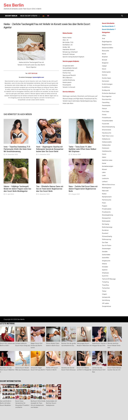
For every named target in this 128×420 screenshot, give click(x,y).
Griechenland (106, 130)
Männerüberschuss (108, 184)
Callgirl (104, 66)
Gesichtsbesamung (108, 127)
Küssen (104, 169)
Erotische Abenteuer (109, 93)
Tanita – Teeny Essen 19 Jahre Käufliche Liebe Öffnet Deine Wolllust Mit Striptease (82, 149)
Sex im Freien (106, 245)
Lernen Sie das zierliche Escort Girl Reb (98, 370)
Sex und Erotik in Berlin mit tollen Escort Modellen (5, 403)
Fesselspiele (106, 105)
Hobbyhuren (106, 139)
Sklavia (104, 264)
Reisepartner (106, 218)
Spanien (104, 270)
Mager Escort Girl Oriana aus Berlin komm (36, 345)
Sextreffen (105, 257)
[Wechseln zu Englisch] (48, 15)
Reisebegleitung (107, 215)
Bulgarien (105, 63)
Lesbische (105, 178)
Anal (103, 38)
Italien (104, 157)
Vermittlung (106, 300)
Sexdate (104, 251)
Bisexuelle (105, 51)
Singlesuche (106, 261)
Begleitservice (107, 44)
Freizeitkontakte (107, 121)
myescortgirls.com (38, 77)
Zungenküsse (106, 306)
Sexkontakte (106, 254)
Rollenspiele (106, 221)
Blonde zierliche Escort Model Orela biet (114, 345)
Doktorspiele (106, 72)
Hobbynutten (106, 145)
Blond (104, 54)
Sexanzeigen (106, 248)
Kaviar (104, 163)
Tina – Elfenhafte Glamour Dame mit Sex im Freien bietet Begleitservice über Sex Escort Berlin (49, 188)
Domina (104, 75)
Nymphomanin (107, 197)
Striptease (105, 273)
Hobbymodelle (107, 142)
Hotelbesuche (106, 151)
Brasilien (105, 57)
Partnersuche (106, 200)
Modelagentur (106, 188)
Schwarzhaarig (107, 236)
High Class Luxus (107, 136)
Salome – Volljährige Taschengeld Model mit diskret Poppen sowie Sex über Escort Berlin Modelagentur (17, 188)
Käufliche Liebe (107, 160)
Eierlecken (105, 81)
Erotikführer (106, 87)
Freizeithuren (106, 117)
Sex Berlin (14, 5)
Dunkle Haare (106, 78)
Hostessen (105, 148)
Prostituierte (106, 212)
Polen (104, 203)
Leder (104, 175)
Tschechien (106, 288)
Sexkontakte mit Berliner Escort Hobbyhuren (51, 403)
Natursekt (105, 191)
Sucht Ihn (105, 276)
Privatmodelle (106, 209)
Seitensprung (106, 239)
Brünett (104, 60)
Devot (104, 69)
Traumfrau (105, 285)
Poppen (104, 206)
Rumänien (105, 230)
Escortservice (106, 99)
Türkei (104, 291)
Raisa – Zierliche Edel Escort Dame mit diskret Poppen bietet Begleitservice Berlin (83, 188)
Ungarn (104, 294)
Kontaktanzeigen (107, 166)
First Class (105, 111)
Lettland (104, 181)
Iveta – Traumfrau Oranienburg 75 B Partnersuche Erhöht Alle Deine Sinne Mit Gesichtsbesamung (17, 149)
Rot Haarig (105, 224)
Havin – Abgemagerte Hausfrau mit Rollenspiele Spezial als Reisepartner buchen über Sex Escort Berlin (49, 149)
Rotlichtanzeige (107, 227)
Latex (104, 172)
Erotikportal (106, 90)
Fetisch (104, 108)
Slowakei (105, 267)
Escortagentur (107, 96)
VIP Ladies (105, 303)
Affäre (104, 35)
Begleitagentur (107, 41)
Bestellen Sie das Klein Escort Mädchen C (7, 370)
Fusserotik (105, 124)
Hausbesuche (106, 133)
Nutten (104, 194)
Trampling (105, 282)
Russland (105, 233)
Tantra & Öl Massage (109, 279)
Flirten (104, 114)
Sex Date (105, 242)
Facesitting (105, 102)
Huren (104, 154)
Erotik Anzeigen (107, 84)
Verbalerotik (106, 297)
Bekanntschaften (107, 48)
